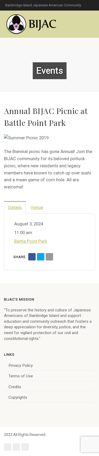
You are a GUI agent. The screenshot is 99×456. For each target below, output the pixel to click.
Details (15, 207)
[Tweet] (40, 256)
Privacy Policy (20, 365)
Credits (14, 386)
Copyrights (17, 397)
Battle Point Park (30, 241)
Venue (37, 207)
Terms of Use (20, 376)
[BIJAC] (31, 24)
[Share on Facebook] (32, 256)
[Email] (49, 256)
